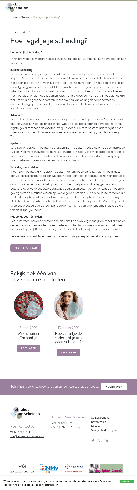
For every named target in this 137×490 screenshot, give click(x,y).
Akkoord (126, 481)
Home (13, 17)
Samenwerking (100, 417)
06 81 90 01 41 (21, 432)
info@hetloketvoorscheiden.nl (27, 436)
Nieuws (25, 17)
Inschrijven (114, 386)
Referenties (98, 422)
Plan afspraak (26, 248)
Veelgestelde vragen (104, 430)
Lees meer (28, 348)
